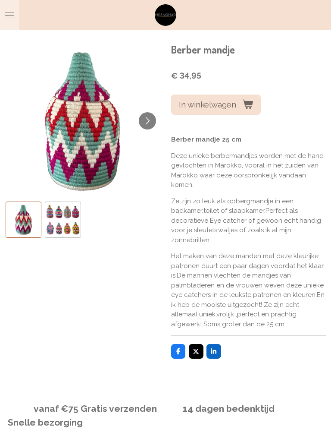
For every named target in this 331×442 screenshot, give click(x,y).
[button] (24, 220)
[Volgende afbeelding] (147, 120)
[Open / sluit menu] (9, 15)
